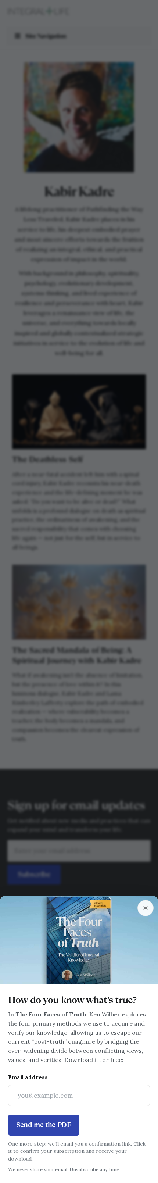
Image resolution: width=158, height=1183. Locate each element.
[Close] (145, 908)
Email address (28, 1077)
